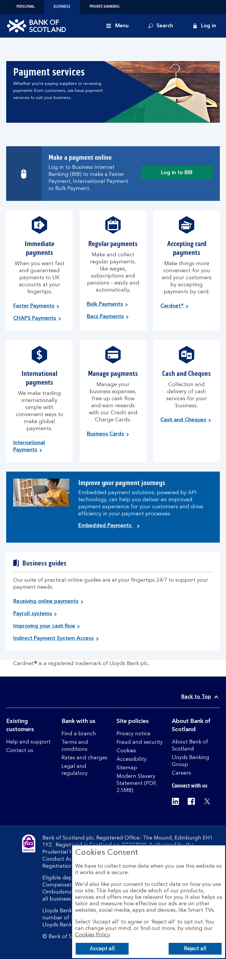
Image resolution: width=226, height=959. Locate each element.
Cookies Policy (92, 935)
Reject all (195, 948)
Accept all (102, 948)
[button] (204, 26)
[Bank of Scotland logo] (36, 26)
